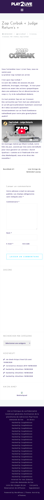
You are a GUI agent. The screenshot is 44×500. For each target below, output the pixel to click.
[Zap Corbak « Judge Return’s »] (22, 53)
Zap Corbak (24, 37)
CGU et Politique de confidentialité (22, 411)
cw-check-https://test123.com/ (19, 359)
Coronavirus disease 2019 (16, 366)
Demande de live (16, 420)
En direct (31, 420)
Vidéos (16, 37)
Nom (9, 233)
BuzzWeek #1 (8, 169)
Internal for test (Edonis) (22, 479)
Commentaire (12, 202)
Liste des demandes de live (22, 482)
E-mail (9, 244)
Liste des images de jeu (16, 485)
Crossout (5, 37)
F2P (11, 37)
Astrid (34, 492)
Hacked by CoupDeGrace (22, 422)
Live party (34, 485)
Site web (26, 244)
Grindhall (22, 34)
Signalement (34, 488)
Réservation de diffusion (14, 488)
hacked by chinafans (14, 369)
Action (34, 34)
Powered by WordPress (13, 492)
